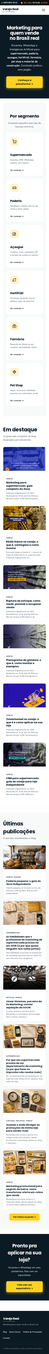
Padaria (17, 877)
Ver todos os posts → (24, 1216)
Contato (6, 1338)
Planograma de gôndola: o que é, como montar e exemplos (23, 663)
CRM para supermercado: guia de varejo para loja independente (22, 781)
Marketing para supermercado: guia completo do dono (19, 486)
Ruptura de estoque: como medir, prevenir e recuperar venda (23, 604)
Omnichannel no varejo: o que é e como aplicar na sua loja (24, 722)
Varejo (9, 479)
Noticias (10, 997)
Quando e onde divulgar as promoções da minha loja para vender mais (23, 1127)
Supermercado (13, 933)
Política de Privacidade (32, 1332)
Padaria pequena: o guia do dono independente (23, 883)
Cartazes (10, 1121)
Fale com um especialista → (24, 1286)
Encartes (20, 1121)
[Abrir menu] (43, 10)
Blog (5, 1332)
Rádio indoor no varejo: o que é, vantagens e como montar (22, 545)
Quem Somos (15, 1332)
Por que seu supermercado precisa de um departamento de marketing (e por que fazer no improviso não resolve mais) (24, 1066)
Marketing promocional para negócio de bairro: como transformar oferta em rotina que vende (24, 1191)
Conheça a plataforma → (24, 82)
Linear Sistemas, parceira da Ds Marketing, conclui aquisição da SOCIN (24, 1004)
